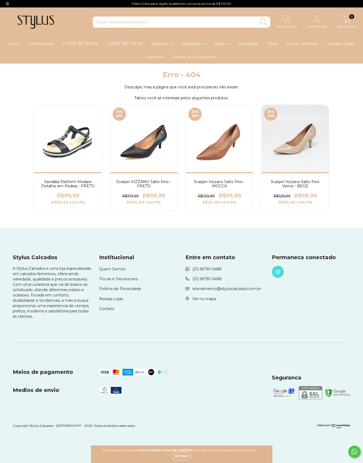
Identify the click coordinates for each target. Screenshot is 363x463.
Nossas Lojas (340, 43)
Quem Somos (112, 269)
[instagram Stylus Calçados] (7, 3)
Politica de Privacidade (120, 288)
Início (14, 43)
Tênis (272, 43)
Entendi (181, 456)
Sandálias (192, 43)
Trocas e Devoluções (194, 57)
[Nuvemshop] (333, 427)
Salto (221, 43)
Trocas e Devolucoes (118, 278)
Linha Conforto (302, 43)
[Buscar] (263, 22)
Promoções (41, 43)
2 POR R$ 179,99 (124, 43)
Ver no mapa (204, 298)
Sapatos (160, 43)
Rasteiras (248, 43)
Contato (155, 57)
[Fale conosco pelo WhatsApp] (354, 452)
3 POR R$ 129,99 (80, 43)
